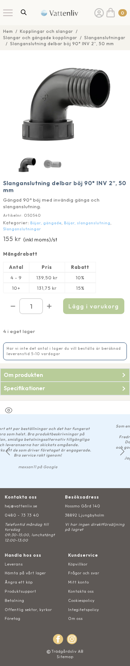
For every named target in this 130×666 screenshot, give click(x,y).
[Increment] (49, 306)
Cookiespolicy (81, 600)
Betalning (14, 600)
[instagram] (72, 639)
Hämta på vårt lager (25, 573)
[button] (8, 451)
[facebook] (58, 639)
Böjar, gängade (46, 223)
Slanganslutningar (105, 37)
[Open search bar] (24, 12)
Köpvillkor (78, 564)
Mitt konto (78, 582)
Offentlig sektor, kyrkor (28, 609)
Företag (13, 618)
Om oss (75, 618)
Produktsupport (20, 591)
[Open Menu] (8, 12)
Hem (8, 31)
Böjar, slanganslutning (87, 223)
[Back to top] (118, 654)
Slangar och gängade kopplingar (40, 37)
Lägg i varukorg (93, 306)
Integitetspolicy (83, 609)
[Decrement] (13, 306)
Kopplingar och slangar (46, 31)
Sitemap (65, 656)
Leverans (14, 564)
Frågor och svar (83, 573)
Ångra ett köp (19, 582)
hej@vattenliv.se (21, 506)
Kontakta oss (81, 591)
